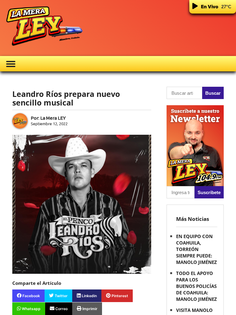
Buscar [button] (213, 93)
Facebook (31, 295)
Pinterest (119, 295)
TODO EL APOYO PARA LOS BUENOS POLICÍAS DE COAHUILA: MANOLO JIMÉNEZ (196, 286)
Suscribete (209, 192)
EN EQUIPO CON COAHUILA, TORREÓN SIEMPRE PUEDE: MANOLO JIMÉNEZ (196, 249)
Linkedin (89, 295)
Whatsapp (31, 308)
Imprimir (89, 308)
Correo (61, 308)
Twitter (61, 295)
